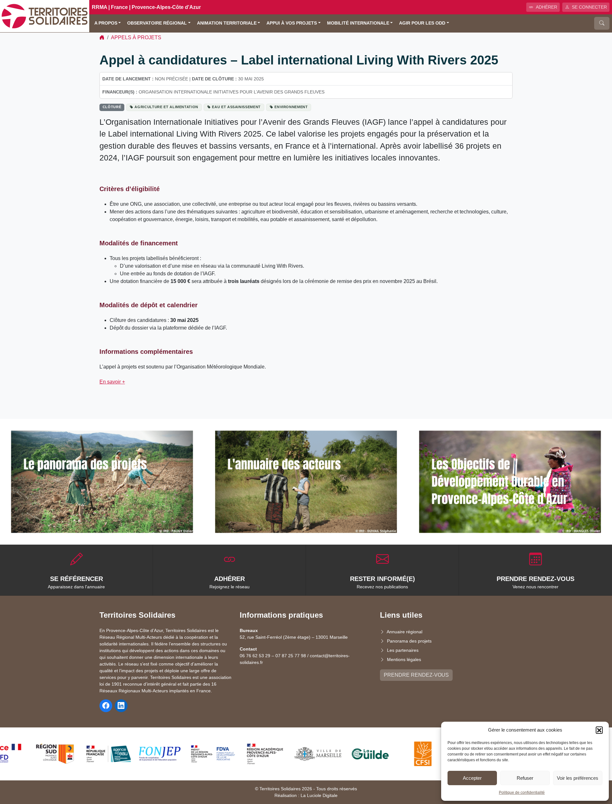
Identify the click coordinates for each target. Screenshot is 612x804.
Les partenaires (403, 650)
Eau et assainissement (236, 107)
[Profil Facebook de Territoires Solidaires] (105, 705)
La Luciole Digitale (319, 795)
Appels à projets (136, 37)
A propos (105, 23)
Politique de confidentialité (522, 792)
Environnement (291, 107)
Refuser (525, 778)
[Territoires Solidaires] (44, 16)
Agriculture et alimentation (166, 107)
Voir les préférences (577, 778)
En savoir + (112, 381)
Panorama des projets (409, 641)
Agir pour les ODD (422, 23)
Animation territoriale (227, 23)
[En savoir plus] (102, 482)
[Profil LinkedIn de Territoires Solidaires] (121, 705)
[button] (599, 730)
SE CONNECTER (589, 7)
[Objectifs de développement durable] (510, 482)
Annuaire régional (404, 631)
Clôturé (112, 107)
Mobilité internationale (358, 23)
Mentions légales (404, 659)
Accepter (472, 778)
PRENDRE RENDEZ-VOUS (416, 675)
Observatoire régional (157, 23)
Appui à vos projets (291, 23)
